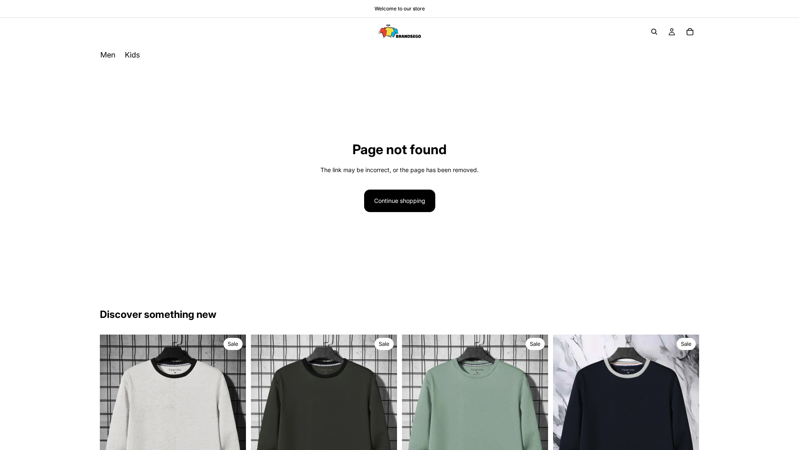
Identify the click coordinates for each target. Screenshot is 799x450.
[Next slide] (233, 432)
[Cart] (690, 31)
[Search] (654, 31)
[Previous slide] (112, 432)
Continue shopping (399, 200)
